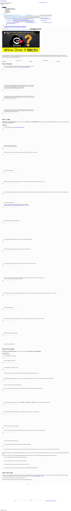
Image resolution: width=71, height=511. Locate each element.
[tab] (35, 124)
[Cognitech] (3, 0)
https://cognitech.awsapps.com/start (18, 127)
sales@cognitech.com (43, 2)
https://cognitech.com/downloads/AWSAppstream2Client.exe (15, 205)
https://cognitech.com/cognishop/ (24, 67)
